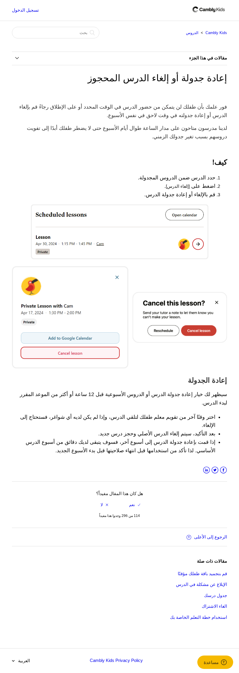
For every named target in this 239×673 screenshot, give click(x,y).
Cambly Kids (216, 33)
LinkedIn (206, 470)
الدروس (192, 33)
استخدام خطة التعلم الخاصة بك (198, 617)
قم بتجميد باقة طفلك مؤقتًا (202, 573)
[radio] (135, 505)
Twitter (215, 470)
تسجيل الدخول (25, 10)
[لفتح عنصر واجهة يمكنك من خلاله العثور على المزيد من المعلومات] (215, 663)
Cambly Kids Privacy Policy (116, 660)
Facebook (223, 470)
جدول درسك (215, 595)
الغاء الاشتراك (214, 606)
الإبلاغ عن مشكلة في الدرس (201, 584)
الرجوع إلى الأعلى (210, 536)
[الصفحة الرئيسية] (208, 13)
